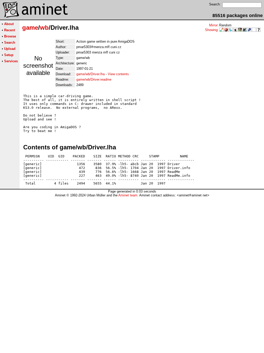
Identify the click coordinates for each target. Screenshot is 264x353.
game (30, 27)
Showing (211, 30)
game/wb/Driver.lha (90, 74)
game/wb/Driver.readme (93, 79)
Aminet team (127, 195)
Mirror (213, 25)
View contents (118, 74)
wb (44, 27)
